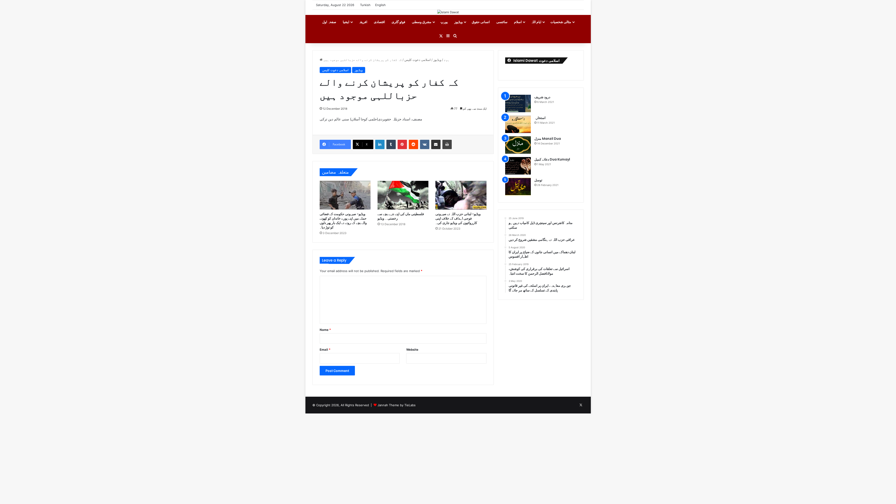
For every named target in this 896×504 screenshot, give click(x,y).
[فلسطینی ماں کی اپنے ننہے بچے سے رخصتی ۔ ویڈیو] (403, 195)
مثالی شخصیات (560, 22)
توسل (538, 180)
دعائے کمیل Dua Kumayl (552, 159)
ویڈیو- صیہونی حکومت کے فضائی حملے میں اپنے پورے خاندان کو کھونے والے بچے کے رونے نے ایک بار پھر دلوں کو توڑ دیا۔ (343, 221)
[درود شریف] (518, 103)
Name (325, 330)
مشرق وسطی (421, 22)
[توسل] (518, 186)
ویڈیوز (458, 22)
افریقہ (362, 22)
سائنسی (502, 22)
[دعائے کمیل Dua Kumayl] (518, 166)
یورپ (444, 22)
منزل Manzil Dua (547, 138)
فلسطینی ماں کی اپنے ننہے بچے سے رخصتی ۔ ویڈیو (401, 216)
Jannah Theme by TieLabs (397, 405)
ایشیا (346, 22)
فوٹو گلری (398, 22)
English (380, 5)
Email (325, 349)
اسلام (518, 22)
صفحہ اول (329, 22)
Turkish (365, 5)
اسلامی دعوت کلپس (417, 60)
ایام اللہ (536, 22)
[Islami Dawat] (448, 12)
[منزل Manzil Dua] (518, 145)
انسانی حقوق (481, 22)
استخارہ (540, 118)
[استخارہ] (518, 124)
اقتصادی (379, 22)
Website (412, 349)
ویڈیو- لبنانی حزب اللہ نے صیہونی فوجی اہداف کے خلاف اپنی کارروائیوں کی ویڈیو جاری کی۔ (458, 218)
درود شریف (542, 97)
